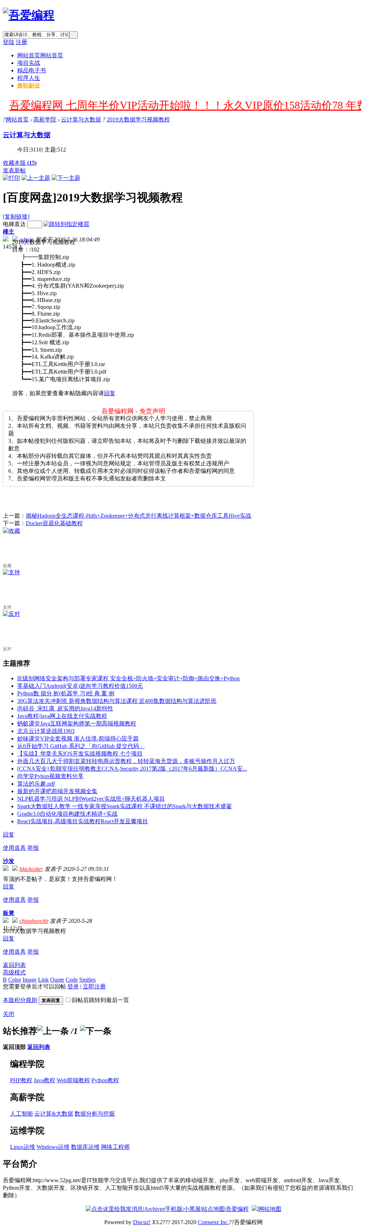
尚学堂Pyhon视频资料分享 (50, 776)
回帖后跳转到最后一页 (100, 1000)
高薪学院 (44, 119)
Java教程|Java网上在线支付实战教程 (62, 716)
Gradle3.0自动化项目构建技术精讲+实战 (67, 814)
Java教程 (44, 1080)
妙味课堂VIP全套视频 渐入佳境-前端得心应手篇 (78, 738)
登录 (73, 986)
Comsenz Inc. (213, 1222)
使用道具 (14, 848)
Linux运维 (22, 1147)
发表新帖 (14, 170)
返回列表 (14, 965)
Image (30, 980)
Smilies (87, 980)
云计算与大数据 (81, 119)
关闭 (8, 1014)
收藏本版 (20, 163)
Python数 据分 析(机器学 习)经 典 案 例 (65, 693)
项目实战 (28, 63)
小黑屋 (192, 1209)
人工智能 (21, 1114)
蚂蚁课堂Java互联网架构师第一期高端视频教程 (76, 723)
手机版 (173, 1209)
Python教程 (105, 1080)
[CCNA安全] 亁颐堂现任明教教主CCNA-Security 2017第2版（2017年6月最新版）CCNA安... (132, 769)
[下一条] (95, 1031)
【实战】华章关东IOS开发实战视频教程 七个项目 (80, 754)
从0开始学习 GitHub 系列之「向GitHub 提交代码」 (81, 746)
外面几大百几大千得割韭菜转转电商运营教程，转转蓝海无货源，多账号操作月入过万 (126, 761)
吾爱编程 (237, 1209)
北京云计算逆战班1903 (46, 731)
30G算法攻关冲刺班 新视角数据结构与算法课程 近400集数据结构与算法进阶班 (116, 701)
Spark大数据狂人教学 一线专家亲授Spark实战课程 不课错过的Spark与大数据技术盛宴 (124, 806)
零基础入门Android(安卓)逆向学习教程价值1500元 (80, 686)
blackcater (31, 869)
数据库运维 (85, 1147)
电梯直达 (14, 224)
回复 (109, 393)
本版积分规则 (20, 1000)
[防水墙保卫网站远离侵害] (254, 1209)
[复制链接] (16, 217)
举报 (33, 848)
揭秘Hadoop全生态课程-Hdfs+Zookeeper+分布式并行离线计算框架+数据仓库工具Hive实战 (138, 516)
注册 (21, 42)
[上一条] (53, 1031)
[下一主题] (66, 178)
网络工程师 (115, 1147)
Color (14, 980)
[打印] (11, 178)
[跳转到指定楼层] (66, 224)
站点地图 (213, 1209)
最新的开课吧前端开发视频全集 (57, 791)
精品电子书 (31, 70)
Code (72, 980)
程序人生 (28, 78)
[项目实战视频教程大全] (28, 15)
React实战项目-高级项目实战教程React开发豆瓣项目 (82, 821)
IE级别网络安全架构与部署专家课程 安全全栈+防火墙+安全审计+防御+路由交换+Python (128, 678)
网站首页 (40, 55)
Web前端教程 (73, 1080)
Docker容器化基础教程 (54, 523)
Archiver (154, 1209)
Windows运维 (53, 1147)
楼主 (8, 232)
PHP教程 (21, 1080)
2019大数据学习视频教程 (138, 119)
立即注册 (94, 986)
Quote (57, 980)
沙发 (8, 861)
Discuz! (142, 1222)
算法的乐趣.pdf (36, 784)
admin (26, 239)
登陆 (8, 42)
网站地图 (269, 1209)
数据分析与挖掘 (95, 1114)
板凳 (8, 913)
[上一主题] (36, 178)
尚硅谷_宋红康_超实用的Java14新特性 (65, 708)
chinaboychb (33, 921)
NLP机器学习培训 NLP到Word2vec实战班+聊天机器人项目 (91, 799)
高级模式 (14, 972)
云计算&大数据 (53, 1114)
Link (43, 980)
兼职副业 (28, 85)
